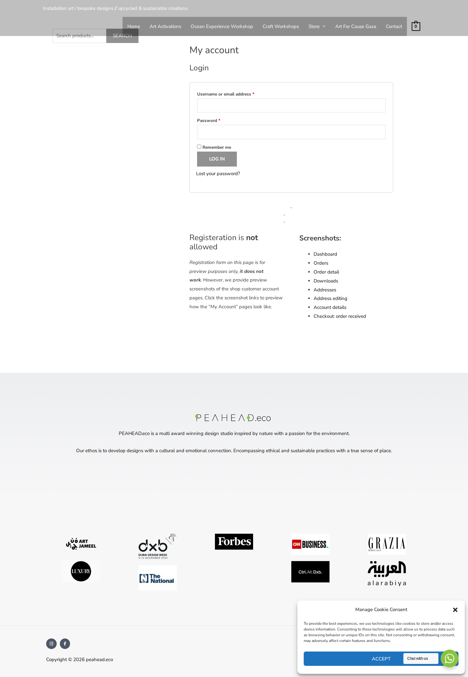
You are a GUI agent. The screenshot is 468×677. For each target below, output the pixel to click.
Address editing (330, 298)
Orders (321, 263)
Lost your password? (218, 173)
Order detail (326, 272)
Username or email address (234, 93)
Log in (217, 159)
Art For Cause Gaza (355, 26)
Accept (381, 659)
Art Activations (165, 26)
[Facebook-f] (65, 643)
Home (133, 26)
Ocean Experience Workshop (222, 26)
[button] (455, 610)
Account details (330, 307)
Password (217, 120)
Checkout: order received (340, 316)
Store (314, 26)
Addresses (325, 290)
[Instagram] (51, 643)
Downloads (326, 281)
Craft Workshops (281, 26)
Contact (394, 26)
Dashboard (325, 254)
